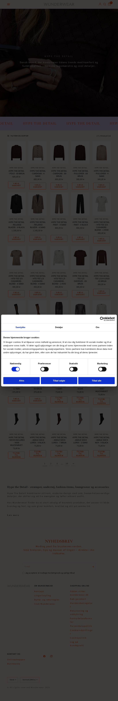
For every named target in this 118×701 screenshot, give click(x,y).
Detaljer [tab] (59, 327)
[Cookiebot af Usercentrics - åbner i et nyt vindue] (102, 319)
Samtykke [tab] (20, 327)
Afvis (21, 380)
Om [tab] (97, 327)
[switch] (44, 369)
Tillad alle (96, 380)
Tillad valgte (59, 380)
